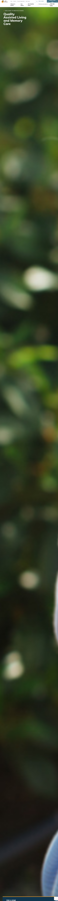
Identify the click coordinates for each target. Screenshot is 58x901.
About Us (14, 1)
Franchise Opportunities (21, 1)
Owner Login (28, 1)
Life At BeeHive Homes (31, 5)
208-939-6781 (52, 4)
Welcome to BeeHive (13, 5)
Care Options (22, 5)
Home (11, 1)
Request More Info (52, 1)
